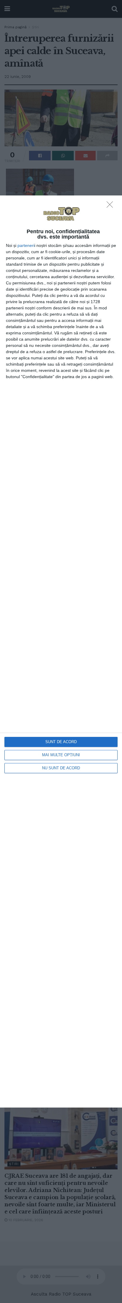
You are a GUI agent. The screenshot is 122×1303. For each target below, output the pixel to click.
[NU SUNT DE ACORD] (111, 206)
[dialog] (61, 651)
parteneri (25, 245)
